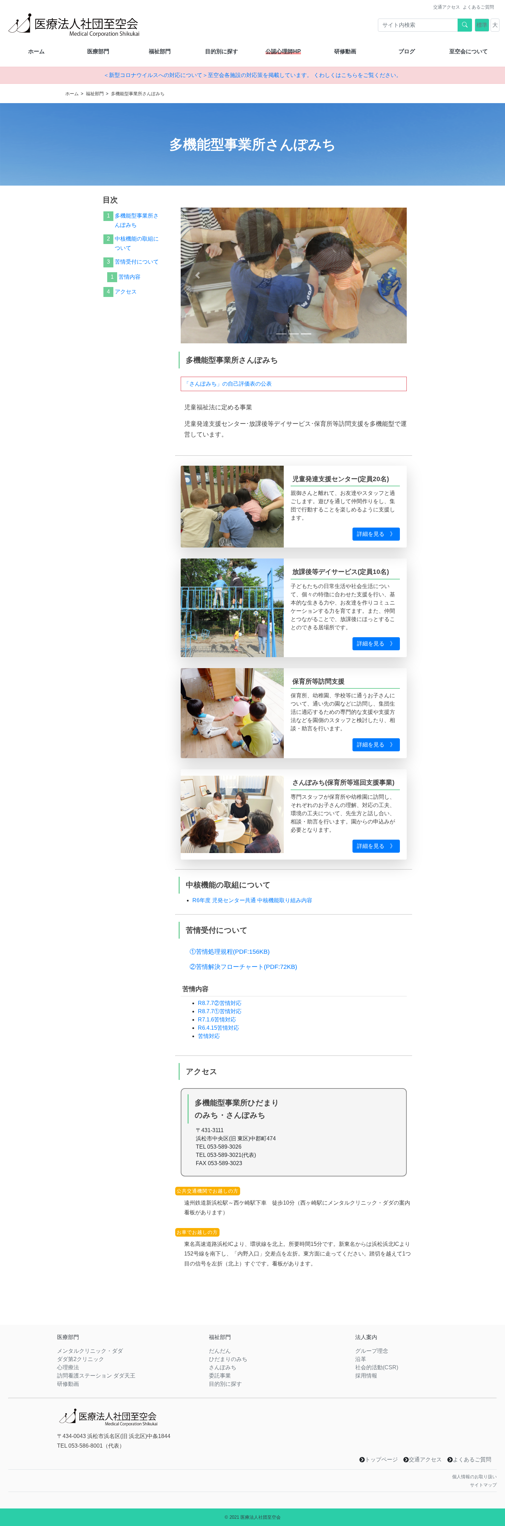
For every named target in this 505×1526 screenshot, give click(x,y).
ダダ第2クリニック (80, 1359)
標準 (481, 25)
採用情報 (366, 1376)
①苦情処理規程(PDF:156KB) (230, 951)
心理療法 (68, 1367)
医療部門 (98, 51)
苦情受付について (136, 262)
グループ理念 (371, 1351)
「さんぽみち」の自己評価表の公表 (228, 384)
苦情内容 (130, 276)
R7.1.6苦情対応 (217, 1019)
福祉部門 (160, 51)
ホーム (36, 51)
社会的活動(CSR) (376, 1367)
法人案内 (366, 1337)
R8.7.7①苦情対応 (220, 1011)
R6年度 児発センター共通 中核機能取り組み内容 (252, 900)
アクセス (125, 292)
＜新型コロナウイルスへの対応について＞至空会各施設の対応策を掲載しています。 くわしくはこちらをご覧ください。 (252, 75)
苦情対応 (209, 1036)
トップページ (381, 1459)
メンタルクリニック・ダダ (90, 1351)
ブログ (407, 51)
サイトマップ (483, 1485)
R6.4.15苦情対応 (218, 1028)
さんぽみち (222, 1367)
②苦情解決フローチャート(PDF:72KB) (243, 966)
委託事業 (220, 1376)
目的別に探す (221, 51)
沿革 (360, 1359)
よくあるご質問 (478, 7)
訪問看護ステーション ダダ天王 (96, 1376)
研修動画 (345, 51)
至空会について (468, 51)
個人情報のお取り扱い (474, 1476)
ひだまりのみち (228, 1359)
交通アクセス (446, 7)
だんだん (220, 1351)
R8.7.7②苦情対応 (220, 1003)
